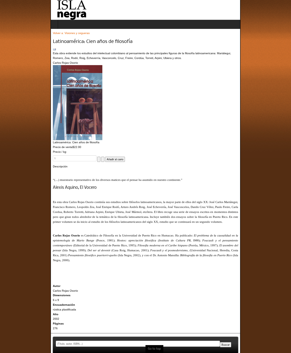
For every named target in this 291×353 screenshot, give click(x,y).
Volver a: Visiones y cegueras (20, 33)
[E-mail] (145, 49)
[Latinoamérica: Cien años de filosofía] (145, 102)
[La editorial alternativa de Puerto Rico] (21, 10)
